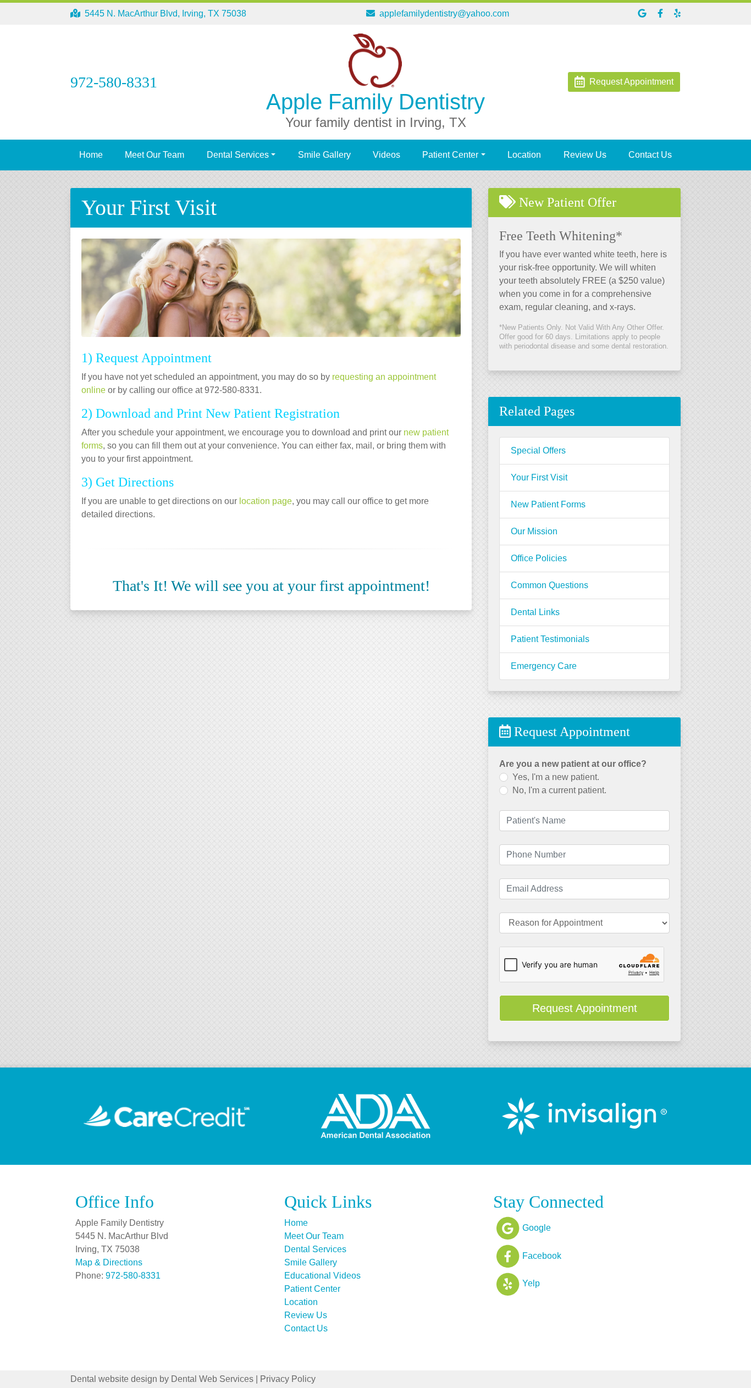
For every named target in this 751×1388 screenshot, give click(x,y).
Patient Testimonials (550, 639)
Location (524, 154)
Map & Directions (108, 1262)
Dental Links (535, 612)
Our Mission (534, 531)
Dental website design (113, 1379)
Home (91, 154)
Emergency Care (544, 666)
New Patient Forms (548, 504)
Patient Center (312, 1288)
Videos (386, 154)
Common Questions (549, 585)
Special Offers (538, 450)
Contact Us (650, 154)
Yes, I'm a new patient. (555, 777)
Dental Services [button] (238, 154)
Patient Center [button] (450, 154)
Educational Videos (322, 1275)
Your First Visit (539, 477)
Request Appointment (584, 1008)
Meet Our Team (154, 154)
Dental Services (315, 1249)
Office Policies (539, 558)
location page (265, 501)
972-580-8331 (133, 1275)
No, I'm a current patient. (559, 790)
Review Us (585, 154)
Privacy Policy (288, 1379)
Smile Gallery (324, 154)
